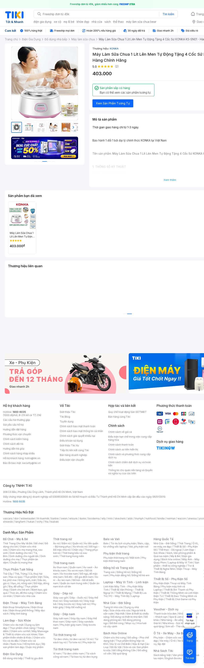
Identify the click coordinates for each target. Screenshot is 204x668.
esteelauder (28, 518)
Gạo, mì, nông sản (21, 583)
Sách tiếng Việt (162, 655)
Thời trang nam (63, 563)
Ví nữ (90, 639)
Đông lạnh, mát (27, 580)
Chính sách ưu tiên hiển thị (123, 449)
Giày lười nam (61, 618)
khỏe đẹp (83, 21)
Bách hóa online (171, 559)
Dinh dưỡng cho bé (21, 552)
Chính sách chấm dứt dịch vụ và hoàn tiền (129, 464)
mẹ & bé (69, 21)
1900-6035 (19, 411)
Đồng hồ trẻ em (140, 575)
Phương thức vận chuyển (17, 434)
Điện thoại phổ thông (21, 610)
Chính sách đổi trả (13, 443)
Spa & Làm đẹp (178, 616)
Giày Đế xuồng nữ (76, 607)
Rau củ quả (15, 576)
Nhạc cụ (130, 623)
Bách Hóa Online (115, 633)
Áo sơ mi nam (75, 570)
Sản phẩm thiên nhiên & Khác (23, 636)
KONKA (114, 48)
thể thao (118, 21)
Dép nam (71, 621)
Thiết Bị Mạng (123, 592)
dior (16, 518)
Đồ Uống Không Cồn (124, 650)
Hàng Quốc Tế (163, 539)
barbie (55, 518)
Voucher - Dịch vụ (166, 609)
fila (46, 521)
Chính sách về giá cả (120, 431)
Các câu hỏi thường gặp (16, 419)
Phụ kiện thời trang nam (124, 559)
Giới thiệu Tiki (67, 411)
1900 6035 (19, 501)
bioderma (94, 518)
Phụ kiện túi (89, 642)
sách (108, 21)
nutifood (151, 518)
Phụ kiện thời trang (116, 553)
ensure (73, 518)
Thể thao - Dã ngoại (170, 549)
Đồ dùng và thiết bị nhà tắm (126, 616)
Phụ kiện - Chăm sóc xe (167, 637)
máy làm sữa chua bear (141, 21)
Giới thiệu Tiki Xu (69, 445)
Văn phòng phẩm (182, 655)
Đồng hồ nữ (123, 572)
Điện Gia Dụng (13, 654)
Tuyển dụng (67, 421)
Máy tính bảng (19, 613)
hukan (30, 521)
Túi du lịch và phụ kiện (123, 543)
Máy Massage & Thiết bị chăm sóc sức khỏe (25, 633)
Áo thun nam (60, 567)
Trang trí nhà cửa (113, 607)
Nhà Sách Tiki (163, 650)
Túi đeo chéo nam (73, 653)
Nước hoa (16, 643)
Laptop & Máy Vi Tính (180, 562)
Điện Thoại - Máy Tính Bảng (22, 603)
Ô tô (173, 640)
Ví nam (57, 653)
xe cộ (57, 21)
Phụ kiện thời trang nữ (115, 557)
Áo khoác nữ (80, 546)
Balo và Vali (111, 539)
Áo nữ (56, 543)
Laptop (135, 596)
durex (82, 518)
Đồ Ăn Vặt (116, 647)
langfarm (20, 521)
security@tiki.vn (31, 462)
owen (64, 518)
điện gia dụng (42, 21)
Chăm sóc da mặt (13, 624)
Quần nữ (77, 543)
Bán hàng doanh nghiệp (73, 455)
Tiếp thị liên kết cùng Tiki (74, 450)
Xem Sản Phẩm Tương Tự (113, 103)
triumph (139, 518)
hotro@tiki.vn (32, 458)
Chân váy (77, 549)
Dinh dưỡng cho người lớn (23, 556)
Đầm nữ (66, 543)
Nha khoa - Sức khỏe (175, 623)
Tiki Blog (65, 416)
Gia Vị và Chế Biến (120, 643)
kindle (161, 518)
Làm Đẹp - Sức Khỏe (17, 620)
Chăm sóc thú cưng (114, 637)
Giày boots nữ (66, 604)
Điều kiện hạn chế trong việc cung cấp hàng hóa (130, 438)
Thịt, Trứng (21, 573)
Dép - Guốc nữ (78, 597)
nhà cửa (97, 21)
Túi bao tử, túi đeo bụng (83, 656)
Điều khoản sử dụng (71, 440)
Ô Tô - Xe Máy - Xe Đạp (170, 633)
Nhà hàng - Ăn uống (172, 620)
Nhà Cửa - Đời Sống (117, 603)
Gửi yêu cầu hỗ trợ (13, 424)
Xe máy (164, 640)
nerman (171, 518)
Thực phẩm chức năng (22, 627)
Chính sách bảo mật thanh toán (77, 426)
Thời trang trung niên (72, 556)
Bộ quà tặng (120, 653)
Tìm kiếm (168, 14)
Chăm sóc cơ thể (20, 631)
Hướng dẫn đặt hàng (14, 429)
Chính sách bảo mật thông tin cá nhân (81, 431)
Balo (106, 543)
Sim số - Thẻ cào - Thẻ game (183, 626)
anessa (192, 518)
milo (110, 518)
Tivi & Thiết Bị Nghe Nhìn (174, 567)
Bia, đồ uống (16, 586)
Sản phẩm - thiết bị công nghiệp (176, 564)
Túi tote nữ (74, 642)
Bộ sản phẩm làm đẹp (24, 645)
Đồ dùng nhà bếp (13, 658)
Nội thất (120, 613)
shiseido (8, 521)
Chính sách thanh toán (121, 444)
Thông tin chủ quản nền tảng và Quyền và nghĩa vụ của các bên (130, 472)
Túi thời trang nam (65, 649)
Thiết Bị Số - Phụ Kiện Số (170, 579)
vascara (7, 518)
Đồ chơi (38, 543)
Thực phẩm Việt (33, 576)
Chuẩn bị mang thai (21, 562)
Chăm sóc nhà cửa (24, 596)
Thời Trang (184, 543)
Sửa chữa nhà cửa (120, 610)
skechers (120, 518)
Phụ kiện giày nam (70, 624)
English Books (173, 658)
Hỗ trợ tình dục (32, 643)
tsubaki (54, 521)
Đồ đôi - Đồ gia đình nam (79, 576)
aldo (130, 518)
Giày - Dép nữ (63, 593)
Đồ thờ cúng (117, 623)
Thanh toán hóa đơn (165, 613)
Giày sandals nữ (73, 600)
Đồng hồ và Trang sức (118, 567)
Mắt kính (135, 557)
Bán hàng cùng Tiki (119, 416)
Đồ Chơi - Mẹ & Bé (15, 539)
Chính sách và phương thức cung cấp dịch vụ (129, 456)
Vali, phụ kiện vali (138, 546)
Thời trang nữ (62, 539)
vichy (39, 521)
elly (104, 518)
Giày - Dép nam (64, 614)
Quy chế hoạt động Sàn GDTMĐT (127, 411)
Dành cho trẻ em (20, 589)
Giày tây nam (78, 618)
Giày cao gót (60, 597)
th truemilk (43, 518)
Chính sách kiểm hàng (15, 439)
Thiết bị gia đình (34, 658)
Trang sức (109, 572)
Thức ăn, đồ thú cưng (21, 592)
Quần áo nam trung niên (74, 583)
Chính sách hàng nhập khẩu (19, 453)
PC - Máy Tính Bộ (119, 596)
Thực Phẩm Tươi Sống (18, 569)
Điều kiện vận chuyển (72, 459)
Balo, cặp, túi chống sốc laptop (126, 545)
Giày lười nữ (83, 604)
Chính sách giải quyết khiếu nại (77, 435)
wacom (182, 518)
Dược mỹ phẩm (34, 647)
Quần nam (75, 567)
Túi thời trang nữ (64, 634)
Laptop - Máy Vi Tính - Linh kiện (125, 582)
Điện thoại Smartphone (16, 607)
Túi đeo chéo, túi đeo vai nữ (69, 639)
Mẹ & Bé (175, 556)
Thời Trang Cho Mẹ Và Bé (17, 543)
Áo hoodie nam (69, 573)
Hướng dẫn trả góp (14, 448)
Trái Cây (8, 573)
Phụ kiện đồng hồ (120, 575)
